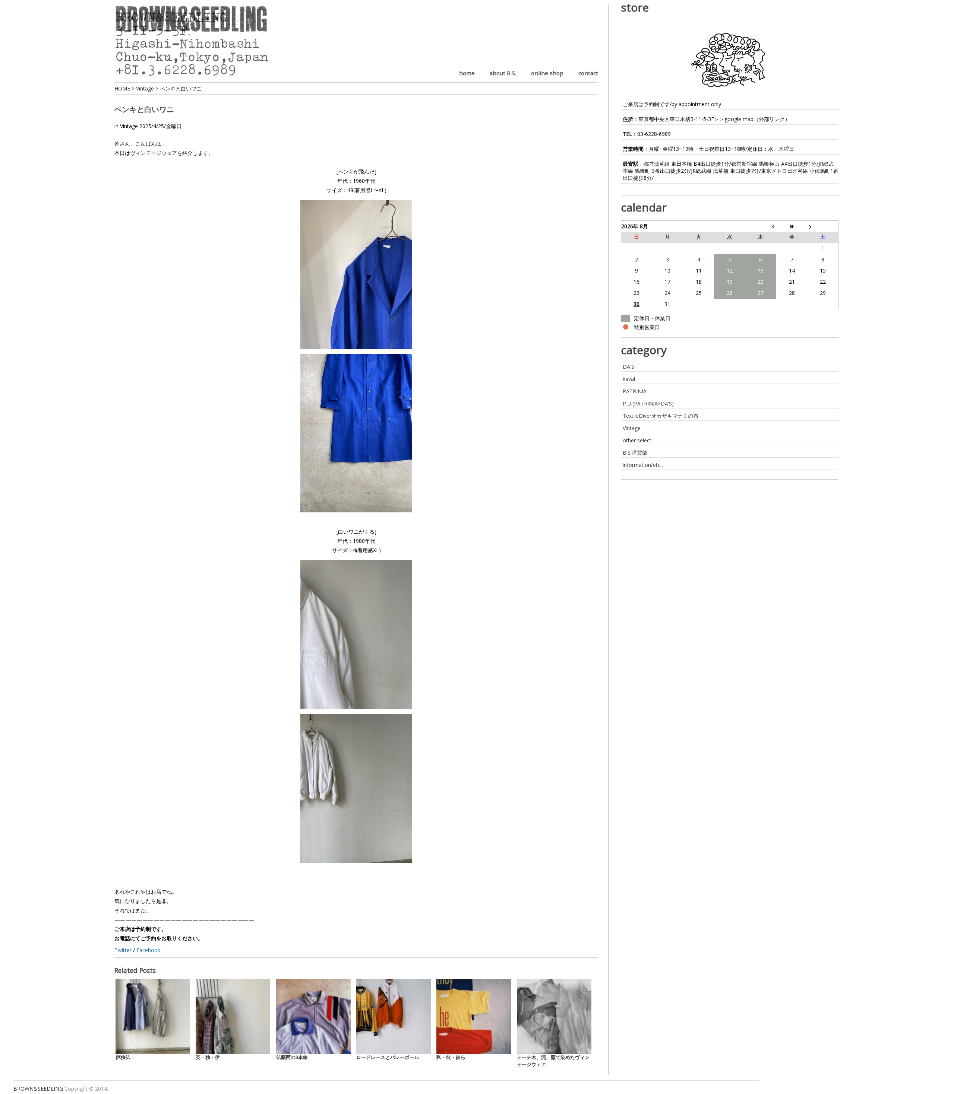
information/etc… (643, 464)
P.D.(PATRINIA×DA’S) (648, 403)
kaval (629, 378)
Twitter (123, 950)
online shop (547, 73)
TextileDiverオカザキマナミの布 (660, 415)
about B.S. (503, 73)
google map (739, 119)
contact (588, 73)
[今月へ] (791, 226)
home (467, 73)
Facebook (148, 950)
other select (637, 440)
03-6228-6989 (654, 133)
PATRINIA (635, 391)
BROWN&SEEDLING (38, 1088)
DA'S (628, 366)
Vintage (129, 126)
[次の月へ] (822, 226)
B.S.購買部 (635, 452)
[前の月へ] (760, 226)
